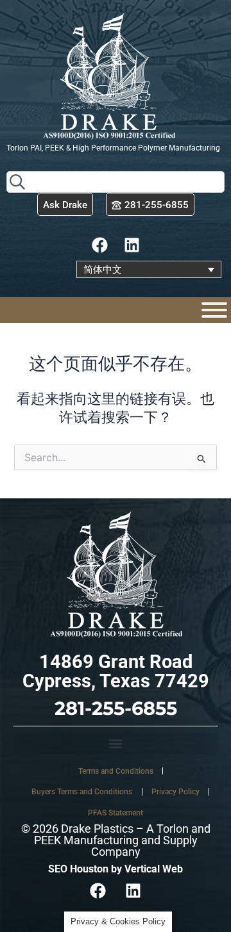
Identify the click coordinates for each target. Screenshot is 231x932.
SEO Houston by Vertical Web (115, 869)
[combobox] (115, 182)
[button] (115, 743)
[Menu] (214, 310)
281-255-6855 (116, 708)
